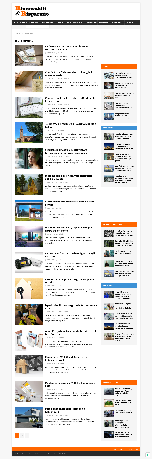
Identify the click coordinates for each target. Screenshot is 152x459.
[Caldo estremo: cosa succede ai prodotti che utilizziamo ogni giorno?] (109, 156)
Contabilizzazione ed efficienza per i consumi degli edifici (123, 75)
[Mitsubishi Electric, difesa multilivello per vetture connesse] (109, 434)
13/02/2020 (51, 208)
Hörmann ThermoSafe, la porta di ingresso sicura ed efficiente (70, 229)
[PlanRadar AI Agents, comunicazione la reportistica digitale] (109, 306)
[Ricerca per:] (38, 26)
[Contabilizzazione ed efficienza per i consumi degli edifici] (109, 75)
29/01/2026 (51, 53)
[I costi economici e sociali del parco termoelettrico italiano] (109, 146)
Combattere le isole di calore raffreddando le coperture (70, 99)
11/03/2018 (51, 337)
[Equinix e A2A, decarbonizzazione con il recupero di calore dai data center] (109, 178)
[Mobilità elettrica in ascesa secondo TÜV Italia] (109, 403)
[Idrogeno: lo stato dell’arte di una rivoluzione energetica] (109, 116)
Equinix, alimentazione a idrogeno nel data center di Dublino (124, 136)
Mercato (129, 22)
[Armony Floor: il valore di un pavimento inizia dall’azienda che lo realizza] (109, 336)
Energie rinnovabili (29, 22)
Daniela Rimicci (63, 156)
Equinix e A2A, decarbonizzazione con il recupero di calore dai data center (124, 179)
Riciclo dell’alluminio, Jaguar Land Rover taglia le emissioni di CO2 (123, 392)
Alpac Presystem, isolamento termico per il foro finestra (70, 332)
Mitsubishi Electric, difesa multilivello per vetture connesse (124, 434)
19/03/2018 (51, 312)
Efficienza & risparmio (52, 22)
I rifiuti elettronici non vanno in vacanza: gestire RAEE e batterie (124, 233)
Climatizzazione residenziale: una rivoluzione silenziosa (123, 105)
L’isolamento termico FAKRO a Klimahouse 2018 (70, 384)
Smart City (117, 22)
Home (15, 22)
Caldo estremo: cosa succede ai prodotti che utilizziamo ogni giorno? (123, 157)
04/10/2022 (51, 130)
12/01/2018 (51, 415)
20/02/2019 (51, 286)
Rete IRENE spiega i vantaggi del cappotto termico (69, 281)
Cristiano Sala (63, 182)
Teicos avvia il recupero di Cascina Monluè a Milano (70, 125)
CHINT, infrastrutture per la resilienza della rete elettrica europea (124, 316)
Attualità (107, 285)
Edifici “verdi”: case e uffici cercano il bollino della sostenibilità (124, 263)
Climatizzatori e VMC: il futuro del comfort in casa (124, 95)
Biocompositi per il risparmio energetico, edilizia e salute (69, 177)
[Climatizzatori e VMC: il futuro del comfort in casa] (109, 95)
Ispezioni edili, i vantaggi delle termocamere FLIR (71, 307)
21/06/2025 (51, 79)
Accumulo (103, 22)
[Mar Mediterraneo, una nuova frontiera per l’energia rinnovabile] (109, 168)
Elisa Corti (61, 208)
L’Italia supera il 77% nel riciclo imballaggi (123, 252)
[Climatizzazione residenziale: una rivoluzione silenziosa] (109, 106)
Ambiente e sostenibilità (114, 224)
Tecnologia (91, 22)
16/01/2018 (51, 389)
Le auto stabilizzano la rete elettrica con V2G (124, 411)
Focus (105, 67)
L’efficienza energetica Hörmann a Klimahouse (65, 410)
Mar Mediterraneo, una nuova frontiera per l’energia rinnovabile (124, 168)
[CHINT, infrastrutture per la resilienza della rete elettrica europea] (109, 316)
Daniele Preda (63, 312)
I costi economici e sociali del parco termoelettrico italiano (124, 146)
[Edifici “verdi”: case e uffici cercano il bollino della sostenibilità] (109, 263)
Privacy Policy (118, 449)
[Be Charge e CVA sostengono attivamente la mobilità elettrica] (109, 423)
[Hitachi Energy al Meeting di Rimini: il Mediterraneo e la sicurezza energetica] (109, 294)
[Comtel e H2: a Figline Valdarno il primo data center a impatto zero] (109, 243)
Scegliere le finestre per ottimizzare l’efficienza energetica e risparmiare (66, 151)
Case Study (108, 128)
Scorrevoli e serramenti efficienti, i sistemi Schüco (70, 203)
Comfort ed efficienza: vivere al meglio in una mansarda (69, 74)
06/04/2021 (51, 156)
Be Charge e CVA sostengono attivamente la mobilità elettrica (122, 424)
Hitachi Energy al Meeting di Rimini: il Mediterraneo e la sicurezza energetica (123, 295)
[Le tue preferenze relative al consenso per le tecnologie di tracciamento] (148, 455)
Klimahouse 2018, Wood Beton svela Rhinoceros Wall (66, 358)
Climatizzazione (74, 22)
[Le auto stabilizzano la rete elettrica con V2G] (109, 413)
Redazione (61, 130)
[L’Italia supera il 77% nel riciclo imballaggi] (109, 253)
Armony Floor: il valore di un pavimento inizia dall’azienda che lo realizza (124, 337)
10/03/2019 (51, 234)
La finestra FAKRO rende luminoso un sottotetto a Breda (67, 48)
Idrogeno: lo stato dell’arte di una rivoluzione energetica (124, 115)
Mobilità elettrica (111, 382)
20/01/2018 (51, 363)
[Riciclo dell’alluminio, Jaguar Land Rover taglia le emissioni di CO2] (109, 391)
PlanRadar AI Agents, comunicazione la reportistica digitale (123, 305)
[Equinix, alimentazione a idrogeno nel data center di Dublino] (109, 136)
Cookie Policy (133, 449)
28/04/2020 (51, 182)
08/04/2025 (51, 105)
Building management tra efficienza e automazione (124, 85)
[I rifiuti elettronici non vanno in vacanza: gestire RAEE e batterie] (109, 233)
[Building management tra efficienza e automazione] (109, 85)
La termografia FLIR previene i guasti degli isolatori (70, 255)
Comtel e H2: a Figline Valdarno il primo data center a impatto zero (124, 243)
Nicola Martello (63, 53)
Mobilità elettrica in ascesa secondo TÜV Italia (123, 402)
